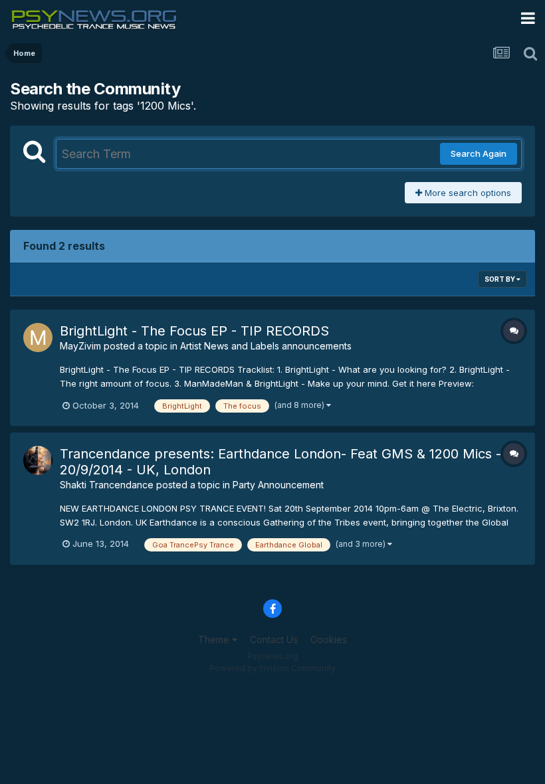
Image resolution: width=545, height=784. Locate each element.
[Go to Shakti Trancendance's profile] (38, 460)
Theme (215, 639)
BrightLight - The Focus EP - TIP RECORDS (194, 331)
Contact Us (274, 639)
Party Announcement (278, 484)
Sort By (500, 279)
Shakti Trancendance (107, 484)
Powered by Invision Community (272, 668)
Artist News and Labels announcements (266, 345)
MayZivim (80, 345)
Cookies (328, 639)
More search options (466, 192)
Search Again (478, 153)
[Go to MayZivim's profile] (38, 337)
